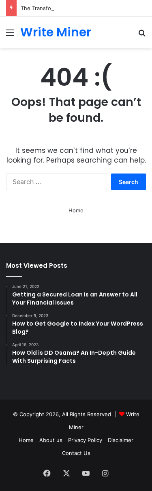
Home (76, 210)
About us (50, 440)
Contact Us (76, 453)
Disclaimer (120, 440)
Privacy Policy (85, 440)
